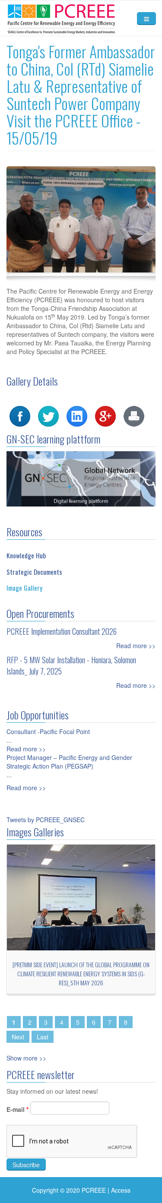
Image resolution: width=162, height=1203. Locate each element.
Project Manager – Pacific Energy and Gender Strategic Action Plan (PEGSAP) (69, 761)
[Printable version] (134, 415)
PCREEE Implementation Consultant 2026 (61, 631)
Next (18, 1036)
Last (42, 1036)
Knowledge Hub (26, 555)
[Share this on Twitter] (48, 415)
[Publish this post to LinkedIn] (77, 415)
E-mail (17, 1109)
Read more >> (136, 645)
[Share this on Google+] (105, 415)
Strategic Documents (34, 571)
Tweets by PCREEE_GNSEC (45, 819)
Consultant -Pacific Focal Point (48, 731)
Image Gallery (24, 587)
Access (120, 1190)
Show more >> (26, 1058)
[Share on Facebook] (20, 415)
